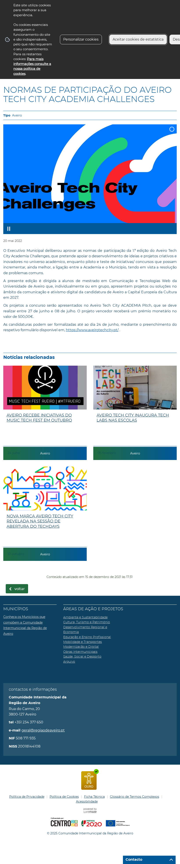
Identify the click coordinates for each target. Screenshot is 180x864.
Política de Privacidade (26, 797)
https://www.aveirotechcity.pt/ (92, 330)
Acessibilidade (87, 801)
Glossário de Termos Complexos (134, 797)
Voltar (19, 589)
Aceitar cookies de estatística (138, 39)
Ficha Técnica (94, 797)
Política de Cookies (64, 797)
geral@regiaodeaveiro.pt (43, 730)
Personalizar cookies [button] (81, 39)
